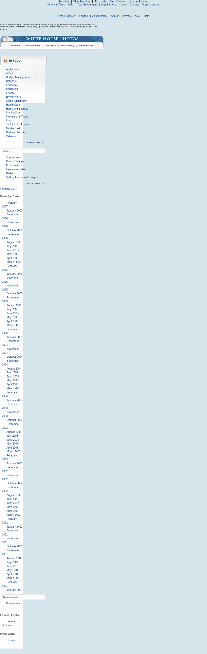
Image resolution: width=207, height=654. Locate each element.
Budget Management (18, 77)
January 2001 (14, 589)
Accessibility (99, 15)
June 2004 (13, 376)
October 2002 (14, 483)
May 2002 (12, 506)
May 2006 (12, 253)
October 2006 (14, 230)
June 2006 (13, 250)
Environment (13, 96)
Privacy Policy (131, 15)
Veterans (11, 136)
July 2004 (12, 372)
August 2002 (13, 495)
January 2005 (14, 337)
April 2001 (12, 574)
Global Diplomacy (16, 100)
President (64, 1)
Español (84, 15)
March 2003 (13, 451)
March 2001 (13, 577)
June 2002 (13, 502)
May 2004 (12, 380)
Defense (11, 80)
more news (33, 183)
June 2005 (13, 313)
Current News (14, 157)
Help (146, 15)
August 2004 (13, 368)
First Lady (100, 1)
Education (12, 88)
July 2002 (12, 498)
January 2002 (14, 526)
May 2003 (12, 443)
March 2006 (13, 261)
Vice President (82, 1)
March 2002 (13, 514)
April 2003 (12, 447)
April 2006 (12, 258)
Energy (10, 92)
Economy (11, 85)
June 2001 (13, 566)
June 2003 (13, 439)
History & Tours (56, 4)
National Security (16, 132)
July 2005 (12, 309)
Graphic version (151, 4)
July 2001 (12, 562)
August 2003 (13, 431)
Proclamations (14, 165)
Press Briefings (15, 161)
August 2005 (13, 305)
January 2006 (14, 273)
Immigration (13, 112)
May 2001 (12, 570)
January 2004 (14, 400)
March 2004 (13, 388)
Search (115, 15)
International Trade (17, 116)
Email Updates (66, 15)
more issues (33, 142)
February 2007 (8, 188)
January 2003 (14, 463)
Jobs (124, 4)
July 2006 (12, 246)
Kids (70, 4)
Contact (134, 4)
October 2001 (14, 546)
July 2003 (12, 435)
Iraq (8, 120)
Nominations (13, 603)
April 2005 (12, 321)
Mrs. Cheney (117, 1)
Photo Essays (86, 45)
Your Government (87, 4)
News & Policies (138, 1)
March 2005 (13, 325)
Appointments (109, 4)
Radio (9, 173)
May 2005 (12, 317)
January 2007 (14, 210)
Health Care (13, 104)
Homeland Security (17, 108)
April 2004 (12, 384)
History (11, 640)
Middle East (13, 128)
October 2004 (14, 356)
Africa (9, 73)
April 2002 (12, 510)
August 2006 (13, 242)
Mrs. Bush (50, 45)
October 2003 (14, 419)
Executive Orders (16, 169)
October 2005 (14, 293)
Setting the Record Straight (22, 177)
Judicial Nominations (18, 124)
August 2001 (13, 558)
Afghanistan (13, 69)
